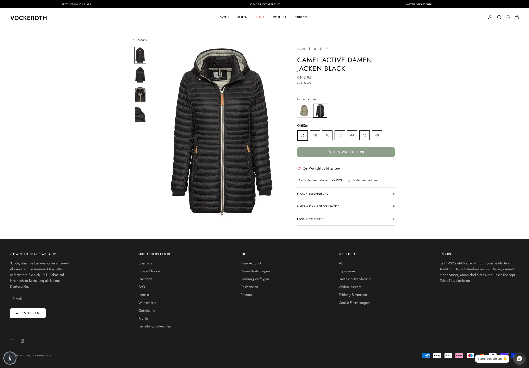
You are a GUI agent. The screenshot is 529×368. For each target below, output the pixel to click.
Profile (143, 318)
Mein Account (251, 263)
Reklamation (249, 286)
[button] (10, 358)
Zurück (142, 39)
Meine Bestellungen (255, 271)
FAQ (141, 286)
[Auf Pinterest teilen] (321, 48)
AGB (342, 263)
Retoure (246, 294)
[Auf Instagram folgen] (23, 341)
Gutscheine (146, 310)
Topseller (279, 17)
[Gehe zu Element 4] (140, 114)
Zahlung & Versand (353, 294)
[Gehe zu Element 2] (140, 75)
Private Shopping (151, 271)
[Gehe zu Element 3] (140, 94)
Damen (224, 17)
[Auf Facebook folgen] (12, 341)
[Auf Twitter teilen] (315, 48)
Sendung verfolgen (255, 278)
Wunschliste (147, 302)
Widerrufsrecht (350, 286)
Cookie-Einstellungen (354, 302)
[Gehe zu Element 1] (140, 55)
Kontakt (143, 294)
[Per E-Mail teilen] (326, 48)
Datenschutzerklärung (355, 278)
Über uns (145, 263)
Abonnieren (28, 313)
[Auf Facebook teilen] (309, 48)
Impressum (347, 271)
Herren (242, 17)
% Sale (260, 17)
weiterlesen (461, 280)
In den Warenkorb (346, 152)
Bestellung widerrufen (154, 326)
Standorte (145, 278)
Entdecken (302, 17)
